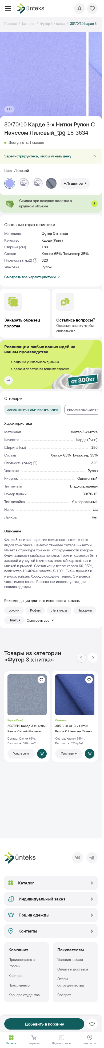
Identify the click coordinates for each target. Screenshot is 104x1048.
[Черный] (23, 183)
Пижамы (85, 610)
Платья (14, 620)
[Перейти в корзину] (34, 1037)
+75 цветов (73, 183)
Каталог (26, 882)
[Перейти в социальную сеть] (77, 857)
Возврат (64, 994)
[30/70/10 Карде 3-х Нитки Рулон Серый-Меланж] (27, 716)
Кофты (35, 610)
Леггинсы (59, 610)
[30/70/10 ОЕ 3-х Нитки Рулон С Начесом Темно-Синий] (75, 716)
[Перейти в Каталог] (11, 1037)
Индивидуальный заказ (42, 899)
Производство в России (22, 962)
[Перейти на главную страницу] (30, 8)
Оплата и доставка (72, 969)
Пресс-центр (19, 985)
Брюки (14, 610)
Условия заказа (70, 959)
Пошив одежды (34, 915)
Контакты (27, 931)
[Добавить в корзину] (42, 754)
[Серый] (51, 183)
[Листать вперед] (93, 658)
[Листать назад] (81, 658)
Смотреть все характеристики (30, 276)
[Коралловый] (37, 183)
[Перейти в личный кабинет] (79, 8)
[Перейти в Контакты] (89, 1037)
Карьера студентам (25, 994)
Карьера (15, 975)
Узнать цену (21, 753)
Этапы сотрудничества (70, 982)
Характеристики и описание (32, 410)
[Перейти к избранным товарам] (92, 8)
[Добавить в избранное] (41, 679)
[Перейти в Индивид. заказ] (61, 1037)
